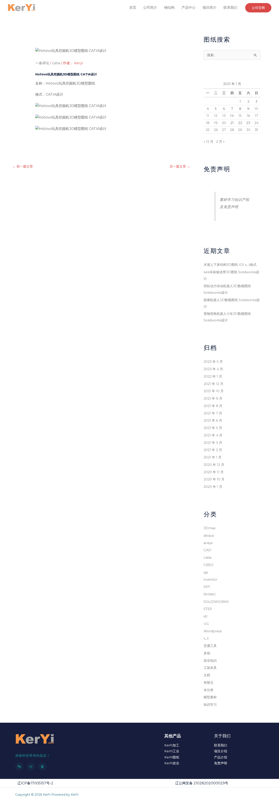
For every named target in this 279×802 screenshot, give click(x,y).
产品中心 (189, 7)
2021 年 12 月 (213, 384)
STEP (208, 609)
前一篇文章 (22, 166)
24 (256, 123)
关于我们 (222, 735)
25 (208, 130)
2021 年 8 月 (213, 406)
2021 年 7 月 (213, 413)
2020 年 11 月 (214, 472)
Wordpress (213, 631)
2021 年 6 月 (213, 420)
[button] (258, 7)
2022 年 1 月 (213, 376)
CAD (207, 550)
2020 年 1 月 (213, 487)
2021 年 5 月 (213, 428)
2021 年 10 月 (214, 391)
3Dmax (210, 528)
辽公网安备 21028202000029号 (201, 783)
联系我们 (230, 7)
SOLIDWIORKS (216, 602)
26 (216, 130)
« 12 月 (208, 141)
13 (224, 116)
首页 (132, 7)
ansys (208, 543)
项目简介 (209, 7)
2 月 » (220, 141)
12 (215, 116)
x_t (206, 638)
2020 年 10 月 (214, 479)
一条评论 (42, 63)
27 (224, 130)
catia (56, 63)
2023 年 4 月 (213, 369)
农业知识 (210, 660)
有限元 (208, 682)
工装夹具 (210, 668)
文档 (207, 675)
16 (248, 116)
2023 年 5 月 (213, 361)
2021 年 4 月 (213, 435)
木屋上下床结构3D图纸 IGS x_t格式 (230, 265)
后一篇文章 (180, 166)
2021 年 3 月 (213, 443)
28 (232, 130)
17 (256, 116)
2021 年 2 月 (213, 450)
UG (206, 624)
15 (240, 116)
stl (205, 616)
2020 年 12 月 (214, 465)
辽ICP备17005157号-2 (35, 783)
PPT (207, 587)
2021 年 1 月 (212, 457)
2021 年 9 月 (213, 398)
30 (248, 130)
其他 (207, 653)
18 (207, 123)
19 (216, 123)
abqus (209, 535)
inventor (210, 579)
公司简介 (150, 7)
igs (206, 572)
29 (240, 130)
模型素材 (210, 697)
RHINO (210, 594)
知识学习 (210, 704)
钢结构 (169, 7)
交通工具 (210, 646)
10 (256, 109)
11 (207, 116)
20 (224, 123)
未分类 (208, 690)
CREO (208, 565)
